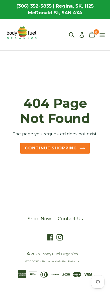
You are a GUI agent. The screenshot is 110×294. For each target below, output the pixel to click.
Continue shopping (51, 148)
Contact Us (70, 218)
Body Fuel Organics (59, 254)
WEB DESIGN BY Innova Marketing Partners (52, 261)
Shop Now (39, 218)
